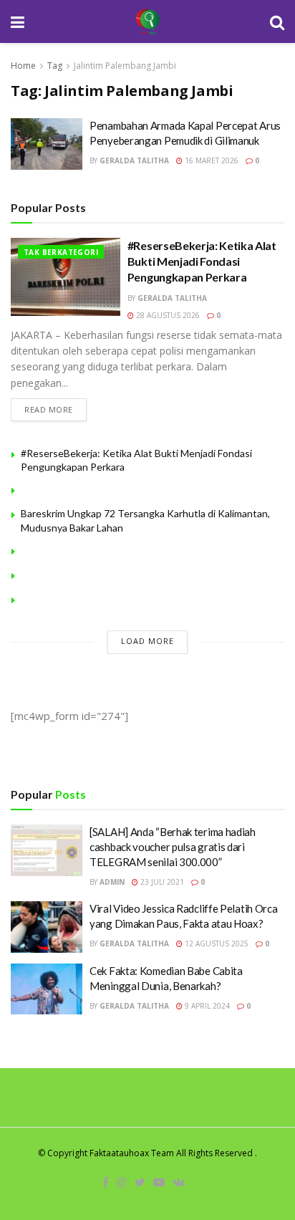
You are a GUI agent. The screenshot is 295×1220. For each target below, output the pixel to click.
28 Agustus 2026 (167, 315)
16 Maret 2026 (210, 160)
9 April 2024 (206, 1006)
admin (112, 882)
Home (23, 65)
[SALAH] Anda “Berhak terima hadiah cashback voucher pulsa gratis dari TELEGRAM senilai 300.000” (173, 846)
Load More (147, 640)
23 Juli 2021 (161, 882)
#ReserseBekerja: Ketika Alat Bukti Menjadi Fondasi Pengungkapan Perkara (201, 261)
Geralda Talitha (134, 160)
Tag (54, 65)
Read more (48, 409)
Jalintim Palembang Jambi (125, 65)
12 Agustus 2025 (215, 943)
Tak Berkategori (61, 252)
